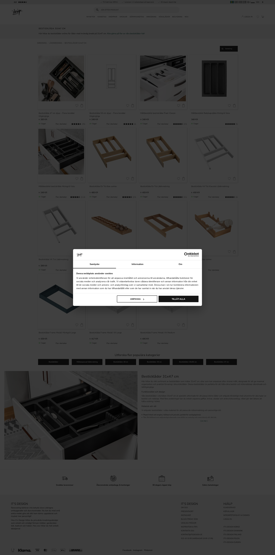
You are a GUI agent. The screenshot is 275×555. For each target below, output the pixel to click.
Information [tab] (137, 264)
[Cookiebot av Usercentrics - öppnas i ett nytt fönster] (186, 254)
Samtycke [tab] (95, 264)
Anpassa (135, 299)
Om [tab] (180, 264)
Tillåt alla (178, 299)
